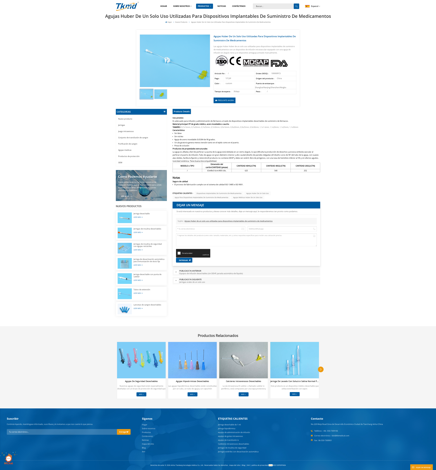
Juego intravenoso (126, 131)
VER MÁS (125, 196)
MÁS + (141, 394)
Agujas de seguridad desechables (141, 381)
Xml (143, 451)
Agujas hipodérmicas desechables (192, 381)
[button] (321, 369)
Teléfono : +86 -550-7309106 (326, 431)
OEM (120, 162)
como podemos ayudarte (137, 176)
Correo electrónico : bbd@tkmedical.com (331, 435)
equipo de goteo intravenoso (230, 436)
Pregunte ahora (226, 100)
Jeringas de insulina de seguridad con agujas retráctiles (148, 245)
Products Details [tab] (182, 111)
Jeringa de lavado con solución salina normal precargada (294, 381)
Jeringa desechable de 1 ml (229, 424)
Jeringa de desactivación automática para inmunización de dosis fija (149, 260)
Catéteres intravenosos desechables (243, 381)
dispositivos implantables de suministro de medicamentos (219, 193)
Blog (144, 448)
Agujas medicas (124, 150)
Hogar (163, 6)
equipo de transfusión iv (228, 440)
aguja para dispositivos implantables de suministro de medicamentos (201, 197)
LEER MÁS (137, 217)
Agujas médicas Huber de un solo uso (247, 197)
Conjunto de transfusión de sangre (133, 137)
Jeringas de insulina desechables (147, 229)
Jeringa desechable (142, 213)
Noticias (221, 6)
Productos (203, 6)
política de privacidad (260, 465)
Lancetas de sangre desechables (147, 305)
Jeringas (121, 125)
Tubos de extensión (142, 289)
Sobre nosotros (181, 6)
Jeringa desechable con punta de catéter (147, 275)
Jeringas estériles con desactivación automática (238, 451)
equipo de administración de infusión (234, 432)
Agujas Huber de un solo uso (257, 193)
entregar (123, 432)
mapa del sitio (148, 444)
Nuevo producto (181, 22)
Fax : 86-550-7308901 (323, 440)
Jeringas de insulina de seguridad (232, 448)
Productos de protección (129, 156)
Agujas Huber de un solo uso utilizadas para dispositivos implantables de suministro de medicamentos (229, 221)
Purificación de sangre (127, 144)
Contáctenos (238, 6)
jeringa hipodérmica (226, 428)
